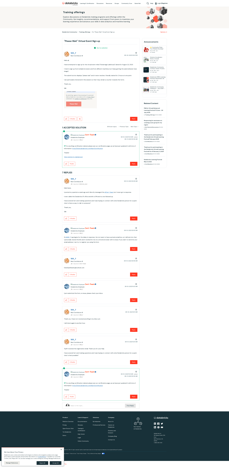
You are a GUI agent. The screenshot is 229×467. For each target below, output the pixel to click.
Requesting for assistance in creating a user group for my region (153, 123)
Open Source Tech (68, 428)
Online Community (83, 441)
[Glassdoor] (158, 427)
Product (65, 417)
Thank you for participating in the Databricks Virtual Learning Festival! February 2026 (154, 137)
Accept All (56, 463)
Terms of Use (73, 453)
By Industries (96, 421)
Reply (134, 119)
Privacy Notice (66, 453)
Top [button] (65, 464)
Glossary (80, 425)
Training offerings (84, 32)
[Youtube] (162, 427)
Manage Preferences (12, 463)
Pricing (64, 425)
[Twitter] (162, 423)
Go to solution (102, 48)
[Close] (61, 449)
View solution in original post (73, 157)
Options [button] (163, 32)
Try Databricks (67, 432)
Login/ (162, 3)
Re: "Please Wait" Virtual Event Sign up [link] (103, 32)
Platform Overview (68, 421)
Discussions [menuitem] (100, 3)
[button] (80, 99)
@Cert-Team (109, 192)
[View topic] (146, 50)
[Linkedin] (155, 423)
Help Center (81, 434)
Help (151, 3)
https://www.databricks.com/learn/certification (87, 148)
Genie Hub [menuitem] (138, 3)
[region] (32, 456)
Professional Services (99, 425)
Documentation (82, 421)
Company (111, 417)
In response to (77, 140)
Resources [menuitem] (109, 3)
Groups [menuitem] (117, 3)
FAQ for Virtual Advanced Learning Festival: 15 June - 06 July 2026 (153, 110)
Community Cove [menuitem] (126, 3)
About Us (111, 421)
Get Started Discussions (152, 127)
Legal (79, 437)
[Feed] (155, 427)
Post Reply (130, 406)
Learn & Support (83, 417)
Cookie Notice (42, 456)
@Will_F (68, 237)
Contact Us (111, 440)
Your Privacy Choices (82, 453)
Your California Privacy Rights (94, 453)
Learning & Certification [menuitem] (87, 3)
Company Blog (112, 436)
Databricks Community (70, 4)
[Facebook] (158, 423)
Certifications (149, 141)
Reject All (42, 463)
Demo (64, 435)
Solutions (96, 417)
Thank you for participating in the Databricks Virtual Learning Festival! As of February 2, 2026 (154, 149)
